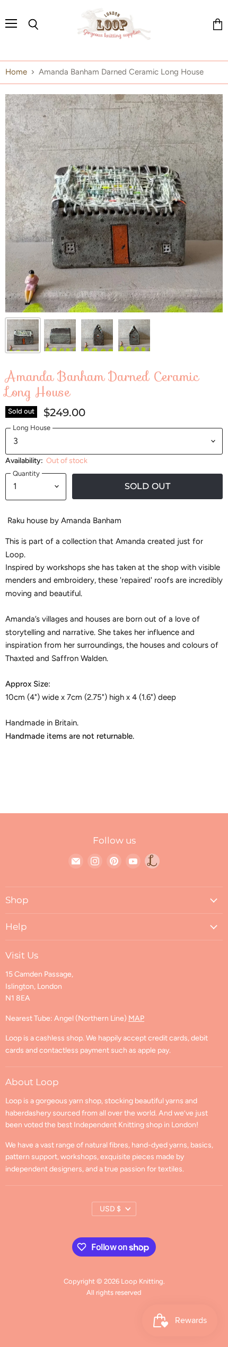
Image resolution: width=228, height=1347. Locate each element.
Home (16, 72)
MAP (136, 1018)
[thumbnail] (23, 335)
